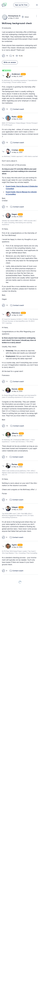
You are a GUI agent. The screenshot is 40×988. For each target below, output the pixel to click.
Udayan (15, 507)
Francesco (16, 312)
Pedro (14, 116)
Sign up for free (21, 5)
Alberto (15, 433)
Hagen (15, 214)
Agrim (14, 544)
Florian (15, 464)
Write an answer (10, 62)
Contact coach (18, 109)
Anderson (16, 74)
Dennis (15, 389)
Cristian (15, 150)
